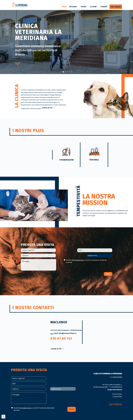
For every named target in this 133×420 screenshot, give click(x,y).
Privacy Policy (117, 394)
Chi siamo (73, 7)
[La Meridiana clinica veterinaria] (20, 5)
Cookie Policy (117, 396)
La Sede (93, 7)
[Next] (128, 42)
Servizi (83, 7)
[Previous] (5, 42)
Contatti (103, 7)
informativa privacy (78, 260)
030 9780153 (116, 7)
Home (64, 7)
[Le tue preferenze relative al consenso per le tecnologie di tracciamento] (3, 416)
